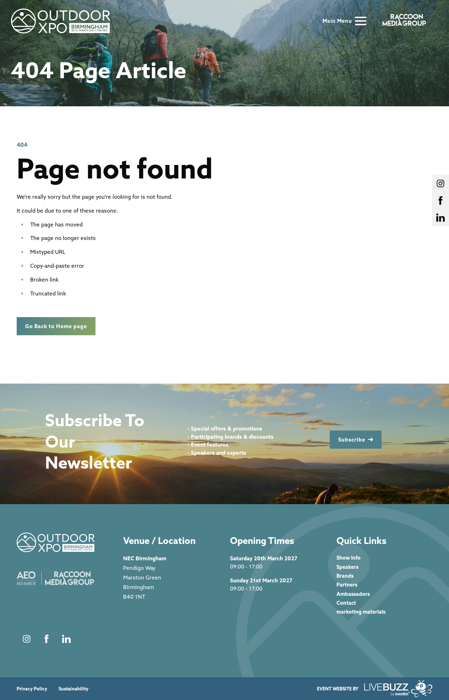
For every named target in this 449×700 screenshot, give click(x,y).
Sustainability (73, 688)
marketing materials (360, 612)
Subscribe (351, 439)
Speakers (347, 567)
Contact (346, 603)
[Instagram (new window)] (27, 639)
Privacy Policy (32, 688)
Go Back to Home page (56, 326)
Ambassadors (353, 594)
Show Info (348, 558)
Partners (346, 585)
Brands (345, 576)
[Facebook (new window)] (46, 639)
